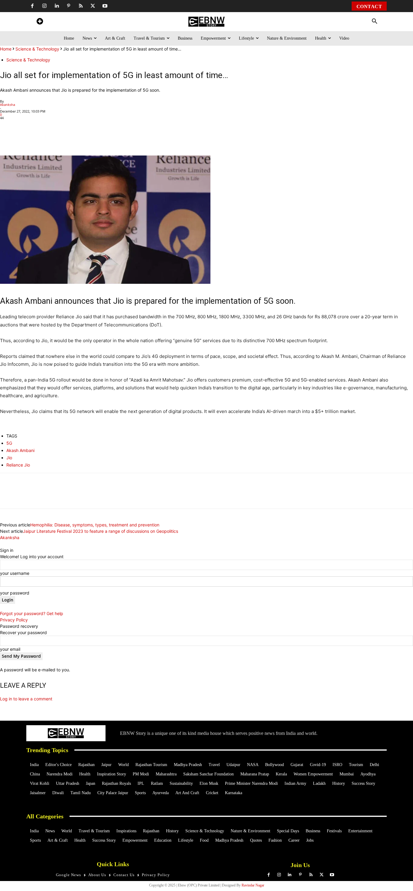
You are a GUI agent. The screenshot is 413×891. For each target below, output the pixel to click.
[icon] (40, 22)
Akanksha (7, 104)
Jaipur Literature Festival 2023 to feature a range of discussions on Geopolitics (100, 531)
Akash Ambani (20, 450)
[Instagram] (44, 6)
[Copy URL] (111, 138)
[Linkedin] (56, 6)
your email (10, 649)
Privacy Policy (14, 619)
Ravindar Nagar (253, 885)
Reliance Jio (18, 464)
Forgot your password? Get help (31, 613)
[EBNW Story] (206, 22)
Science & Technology (37, 48)
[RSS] (81, 6)
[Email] (125, 138)
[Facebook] (32, 6)
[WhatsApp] (42, 138)
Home (5, 48)
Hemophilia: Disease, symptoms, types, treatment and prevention (94, 524)
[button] (374, 21)
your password (14, 592)
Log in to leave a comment (26, 698)
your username (14, 573)
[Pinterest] (69, 6)
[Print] (97, 138)
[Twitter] (93, 6)
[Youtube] (105, 6)
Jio (9, 457)
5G (9, 443)
